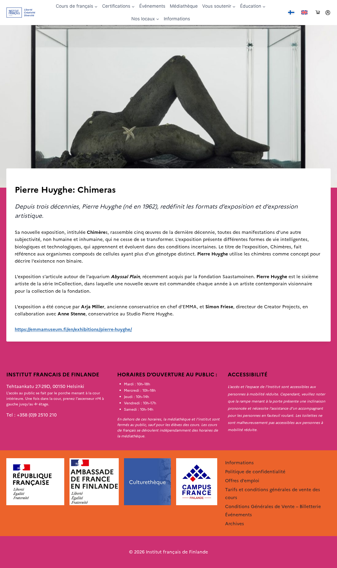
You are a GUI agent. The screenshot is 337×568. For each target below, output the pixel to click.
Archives (24, 179)
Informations (177, 18)
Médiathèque (184, 6)
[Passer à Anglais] (304, 12)
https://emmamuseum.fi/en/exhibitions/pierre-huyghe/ (73, 329)
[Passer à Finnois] (291, 12)
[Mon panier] (318, 12)
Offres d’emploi (242, 480)
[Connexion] (328, 13)
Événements (152, 6)
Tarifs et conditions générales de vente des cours (272, 493)
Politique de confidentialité (255, 471)
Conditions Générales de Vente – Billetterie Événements (273, 510)
